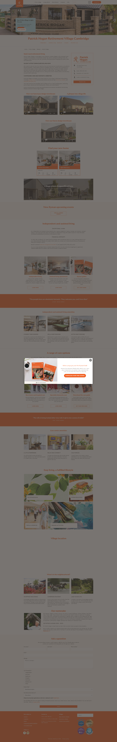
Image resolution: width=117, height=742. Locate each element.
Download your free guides (75, 375)
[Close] (90, 360)
